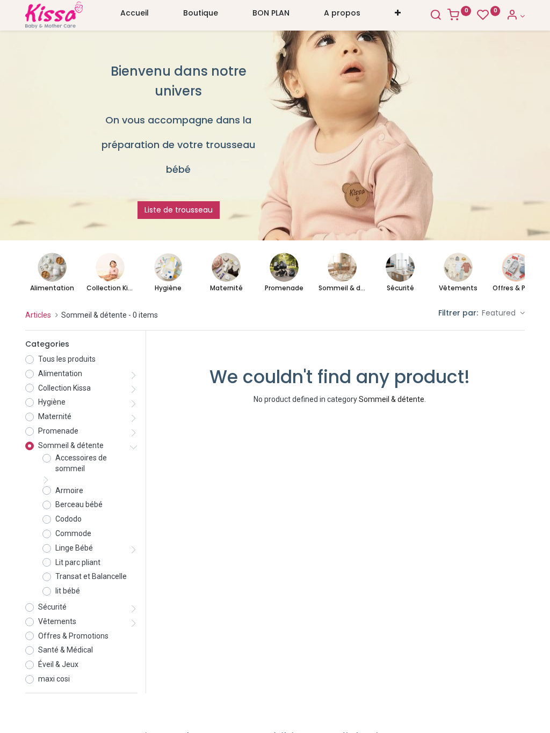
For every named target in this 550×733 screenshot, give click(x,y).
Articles (38, 315)
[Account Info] (515, 16)
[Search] (436, 16)
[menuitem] (134, 15)
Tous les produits (67, 359)
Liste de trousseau (178, 209)
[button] (397, 15)
